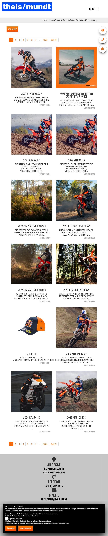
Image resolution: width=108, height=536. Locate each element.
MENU (94, 9)
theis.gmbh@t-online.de (54, 499)
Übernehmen (10, 528)
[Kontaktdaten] (103, 39)
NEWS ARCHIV (12, 29)
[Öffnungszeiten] (103, 30)
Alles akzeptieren (25, 528)
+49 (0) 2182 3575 (54, 486)
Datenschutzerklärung (58, 511)
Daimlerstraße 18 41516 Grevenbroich (54, 470)
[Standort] (103, 49)
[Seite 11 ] (54, 40)
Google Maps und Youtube (15, 519)
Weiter (45, 40)
